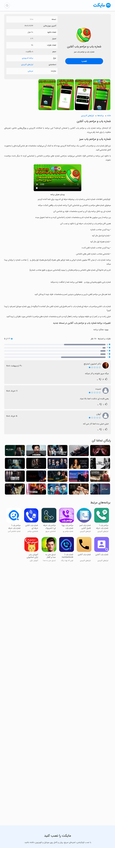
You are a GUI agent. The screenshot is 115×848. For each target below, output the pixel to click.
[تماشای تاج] (36, 464)
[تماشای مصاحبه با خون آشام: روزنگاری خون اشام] (79, 464)
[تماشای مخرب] (100, 451)
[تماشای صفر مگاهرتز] (79, 451)
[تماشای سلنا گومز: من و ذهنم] (100, 464)
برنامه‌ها (100, 115)
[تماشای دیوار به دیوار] (15, 451)
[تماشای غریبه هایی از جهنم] (57, 451)
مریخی (30, 71)
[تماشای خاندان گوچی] (57, 464)
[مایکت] (102, 7)
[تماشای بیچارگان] (79, 489)
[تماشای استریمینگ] (36, 451)
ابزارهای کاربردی (27, 64)
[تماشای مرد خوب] (100, 489)
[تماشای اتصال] (15, 489)
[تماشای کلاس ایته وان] (36, 489)
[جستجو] (7, 5)
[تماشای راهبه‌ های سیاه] (36, 477)
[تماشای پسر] (15, 464)
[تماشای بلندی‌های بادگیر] (100, 477)
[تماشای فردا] (79, 477)
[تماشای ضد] (57, 489)
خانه (109, 115)
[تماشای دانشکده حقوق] (57, 477)
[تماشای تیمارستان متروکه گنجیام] (15, 477)
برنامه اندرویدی (27, 58)
